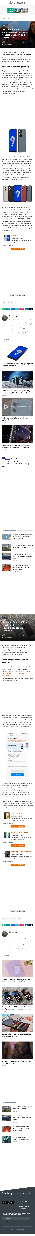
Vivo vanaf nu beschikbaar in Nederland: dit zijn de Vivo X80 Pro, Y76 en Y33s (16, 446)
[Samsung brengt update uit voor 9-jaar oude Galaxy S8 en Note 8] (6, 556)
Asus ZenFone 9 (11, 302)
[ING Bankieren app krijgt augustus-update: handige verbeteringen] (6, 567)
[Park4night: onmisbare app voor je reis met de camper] (6, 547)
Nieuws (9, 18)
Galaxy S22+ (21, 673)
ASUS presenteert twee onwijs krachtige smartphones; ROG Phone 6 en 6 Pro (16, 392)
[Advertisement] (17, 111)
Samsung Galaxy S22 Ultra (21, 852)
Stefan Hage (12, 42)
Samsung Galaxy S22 (8, 673)
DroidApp (4, 18)
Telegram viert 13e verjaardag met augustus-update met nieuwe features (22, 536)
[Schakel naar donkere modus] (30, 3)
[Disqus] (17, 477)
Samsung (5, 918)
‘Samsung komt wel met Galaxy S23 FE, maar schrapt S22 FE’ (16, 1035)
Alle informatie (18, 248)
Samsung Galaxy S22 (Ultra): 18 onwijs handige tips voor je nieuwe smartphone (16, 1008)
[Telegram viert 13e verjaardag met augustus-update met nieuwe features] (6, 537)
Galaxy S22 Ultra (7, 676)
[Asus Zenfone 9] (7, 241)
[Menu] (3, 3)
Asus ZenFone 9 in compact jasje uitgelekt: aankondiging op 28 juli (17, 365)
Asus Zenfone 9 (17, 236)
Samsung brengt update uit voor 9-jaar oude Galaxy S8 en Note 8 (22, 556)
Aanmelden (6, 1222)
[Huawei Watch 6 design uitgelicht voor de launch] (6, 1139)
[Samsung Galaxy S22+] (7, 838)
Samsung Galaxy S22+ (19, 832)
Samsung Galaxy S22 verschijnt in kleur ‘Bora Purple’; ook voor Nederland (16, 981)
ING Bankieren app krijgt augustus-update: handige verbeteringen (21, 567)
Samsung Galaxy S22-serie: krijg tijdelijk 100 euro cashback (16, 1062)
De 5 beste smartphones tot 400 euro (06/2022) (15, 419)
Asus (4, 302)
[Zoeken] (32, 3)
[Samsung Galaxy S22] (7, 819)
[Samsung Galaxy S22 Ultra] (7, 857)
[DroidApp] (17, 2)
